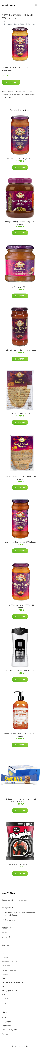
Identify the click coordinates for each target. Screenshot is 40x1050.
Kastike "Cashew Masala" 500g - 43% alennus (20, 606)
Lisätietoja (11, 82)
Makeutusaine (7, 966)
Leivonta (5, 957)
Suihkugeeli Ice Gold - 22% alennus (20, 671)
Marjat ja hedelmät (9, 970)
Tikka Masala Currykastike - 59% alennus (20, 542)
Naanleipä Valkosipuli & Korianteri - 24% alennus (20, 477)
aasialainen (6, 933)
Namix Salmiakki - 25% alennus (20, 865)
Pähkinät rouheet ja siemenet (13, 982)
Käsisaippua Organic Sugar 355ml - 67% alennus (20, 735)
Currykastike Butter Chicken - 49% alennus (20, 350)
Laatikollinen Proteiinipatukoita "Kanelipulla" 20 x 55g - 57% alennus (20, 800)
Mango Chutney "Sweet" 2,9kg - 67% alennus (20, 223)
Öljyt (3, 978)
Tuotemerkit (16, 67)
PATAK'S (25, 67)
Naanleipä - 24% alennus (20, 413)
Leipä (4, 953)
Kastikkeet (6, 945)
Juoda (4, 941)
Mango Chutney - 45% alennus (20, 287)
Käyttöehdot (6, 1026)
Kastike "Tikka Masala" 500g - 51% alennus (20, 158)
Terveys (5, 999)
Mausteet (5, 974)
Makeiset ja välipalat (9, 962)
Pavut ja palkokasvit (9, 990)
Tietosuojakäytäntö (9, 1030)
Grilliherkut (6, 937)
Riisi (3, 995)
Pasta (4, 986)
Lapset (4, 949)
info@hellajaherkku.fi (10, 920)
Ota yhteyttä (6, 1021)
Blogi (4, 1017)
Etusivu (4, 22)
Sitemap (5, 1034)
